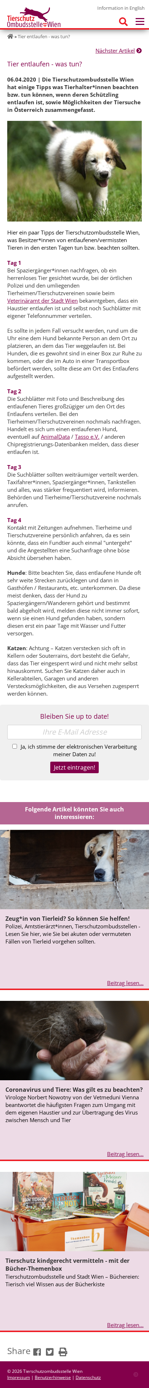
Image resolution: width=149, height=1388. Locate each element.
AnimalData (55, 436)
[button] (37, 1351)
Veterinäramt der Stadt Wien (42, 300)
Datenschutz (88, 1377)
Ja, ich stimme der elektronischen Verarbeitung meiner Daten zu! (79, 750)
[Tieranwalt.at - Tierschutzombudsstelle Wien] (33, 16)
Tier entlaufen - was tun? (44, 36)
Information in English (121, 8)
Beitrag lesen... (125, 982)
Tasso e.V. (87, 436)
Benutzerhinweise (53, 1377)
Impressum (18, 1377)
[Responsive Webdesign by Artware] (135, 1374)
